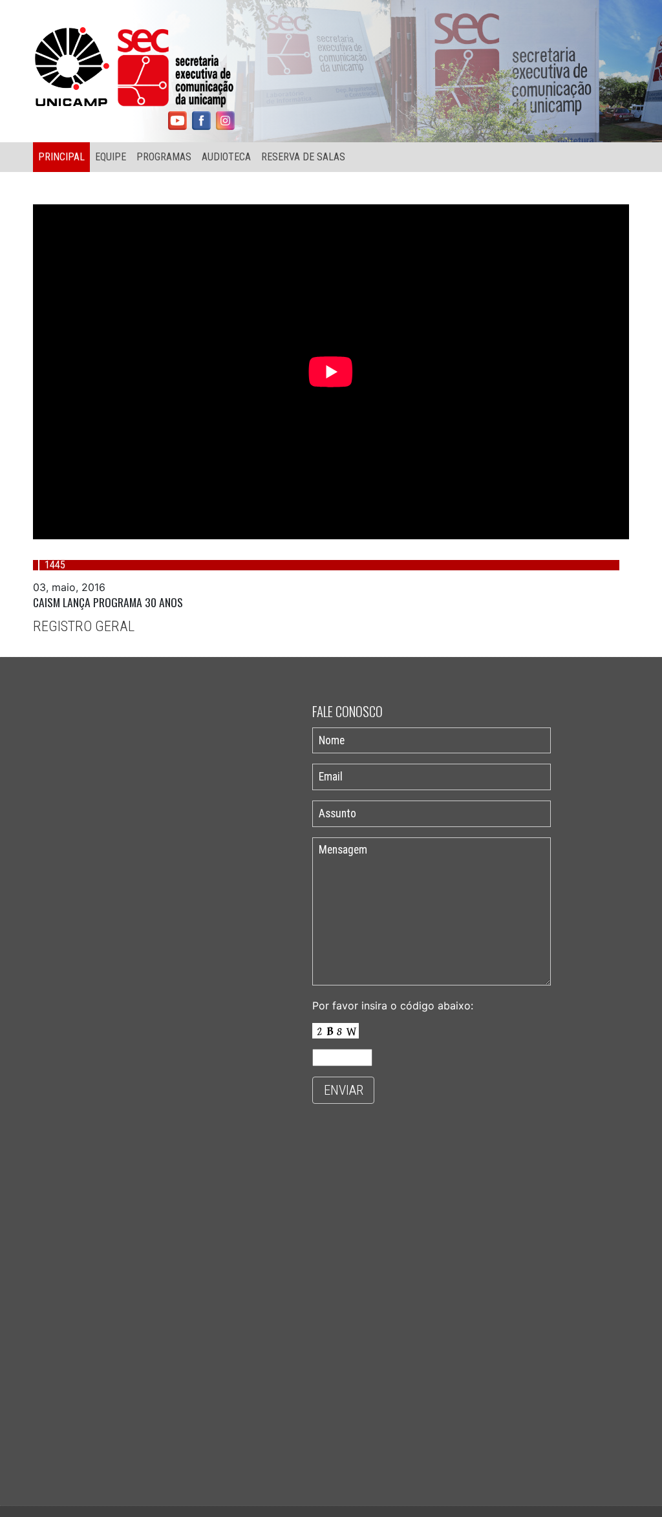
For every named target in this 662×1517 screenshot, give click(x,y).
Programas (163, 157)
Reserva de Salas (303, 157)
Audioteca (226, 157)
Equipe (110, 157)
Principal (61, 157)
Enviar (343, 1090)
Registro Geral (83, 626)
